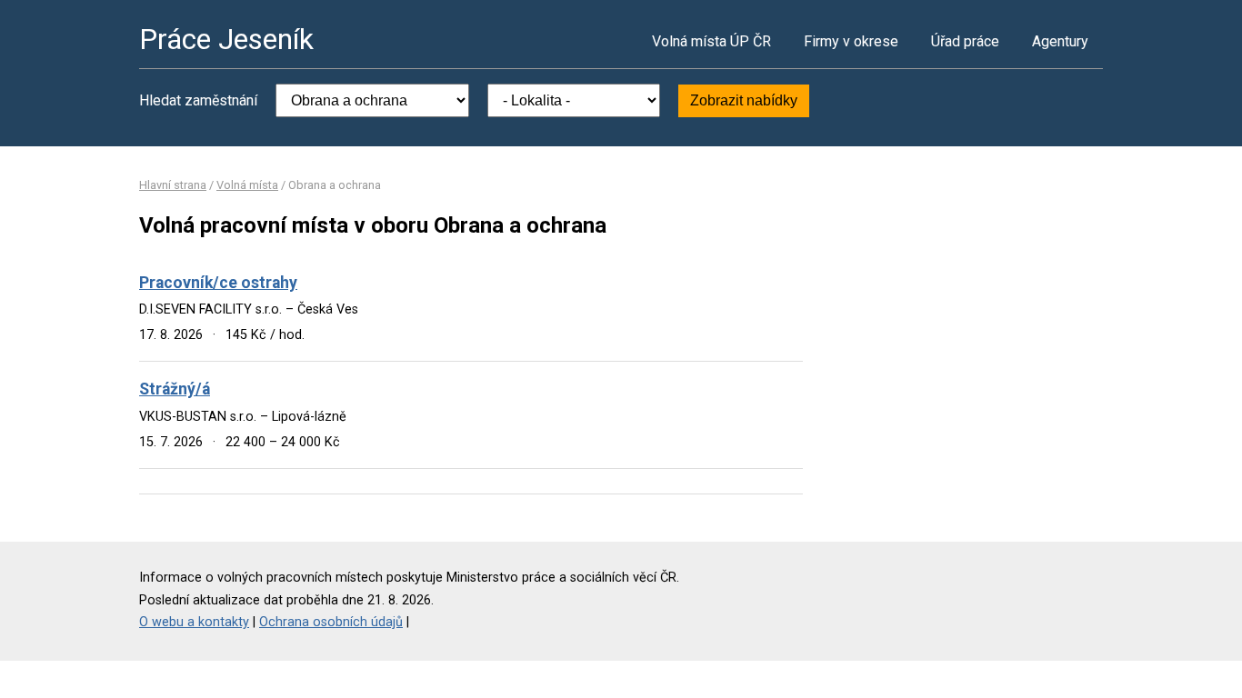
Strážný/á (174, 389)
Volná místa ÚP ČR (711, 41)
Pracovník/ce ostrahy (218, 283)
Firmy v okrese (851, 41)
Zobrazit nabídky (743, 100)
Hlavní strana (172, 185)
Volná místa (247, 185)
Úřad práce (965, 41)
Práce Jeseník (226, 39)
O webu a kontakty (194, 622)
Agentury (1060, 41)
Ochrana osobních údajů (331, 622)
